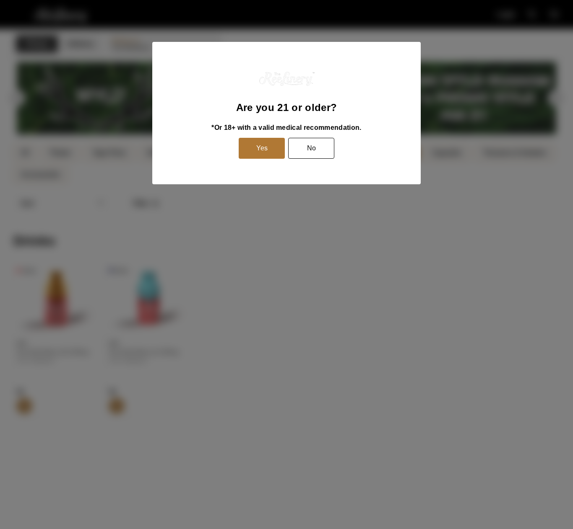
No (311, 148)
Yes (262, 148)
